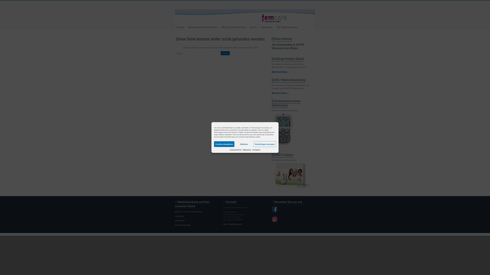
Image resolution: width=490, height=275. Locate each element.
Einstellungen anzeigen (265, 144)
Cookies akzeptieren (224, 144)
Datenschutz (247, 150)
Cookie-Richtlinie (235, 150)
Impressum (256, 150)
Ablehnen (244, 144)
